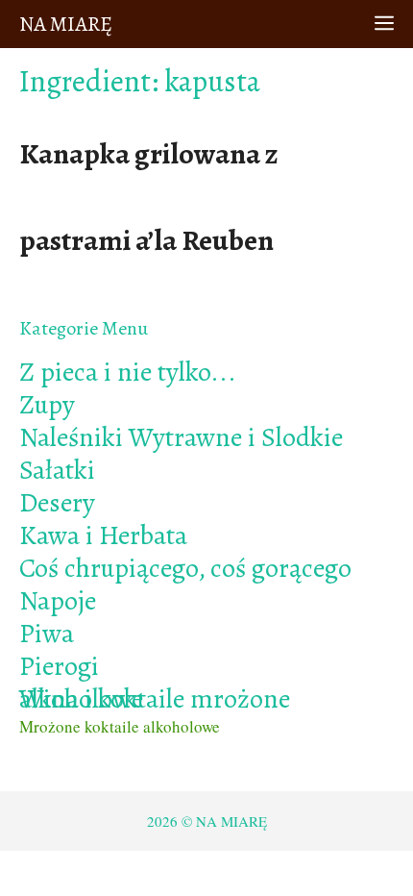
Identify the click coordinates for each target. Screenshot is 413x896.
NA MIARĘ (65, 24)
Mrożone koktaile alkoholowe (119, 726)
